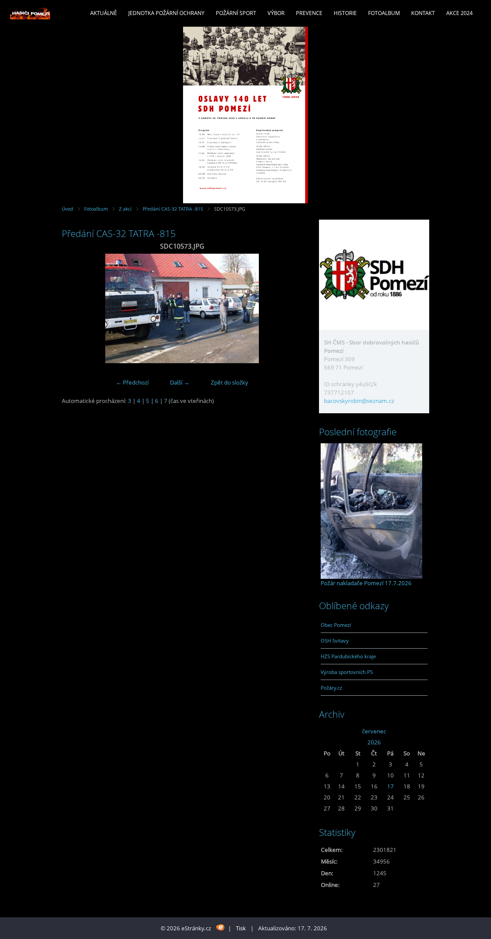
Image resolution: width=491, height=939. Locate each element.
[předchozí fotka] (72, 308)
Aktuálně (103, 13)
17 (390, 786)
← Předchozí (132, 382)
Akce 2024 (459, 13)
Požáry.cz (331, 687)
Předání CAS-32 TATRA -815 (173, 209)
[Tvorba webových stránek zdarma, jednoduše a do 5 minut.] (220, 927)
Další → (179, 382)
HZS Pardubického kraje (348, 656)
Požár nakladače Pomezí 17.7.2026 (366, 583)
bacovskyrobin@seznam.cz (359, 401)
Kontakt (423, 13)
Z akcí (125, 209)
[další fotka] (291, 308)
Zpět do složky (229, 382)
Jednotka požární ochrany (166, 13)
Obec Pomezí (336, 625)
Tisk (241, 928)
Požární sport (236, 13)
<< (327, 731)
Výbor (276, 13)
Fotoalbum (384, 13)
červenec (374, 731)
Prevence (309, 13)
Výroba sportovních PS (347, 672)
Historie (345, 13)
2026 (374, 742)
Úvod (67, 209)
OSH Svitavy (335, 640)
